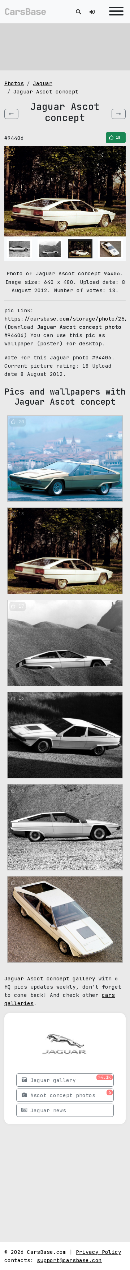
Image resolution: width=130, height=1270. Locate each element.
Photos (14, 83)
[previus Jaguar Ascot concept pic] (11, 114)
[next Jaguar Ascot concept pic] (119, 114)
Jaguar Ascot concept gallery (51, 978)
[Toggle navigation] (114, 11)
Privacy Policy (98, 1251)
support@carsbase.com (69, 1260)
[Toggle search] (78, 12)
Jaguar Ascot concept (45, 91)
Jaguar (42, 83)
